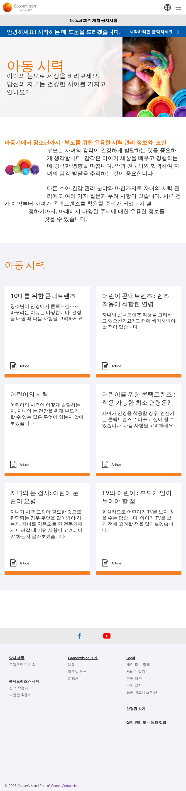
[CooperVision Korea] (93, 7)
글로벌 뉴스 (77, 671)
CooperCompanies (64, 785)
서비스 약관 (135, 671)
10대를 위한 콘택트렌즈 (43, 295)
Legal (130, 657)
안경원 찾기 (135, 708)
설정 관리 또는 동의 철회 (146, 722)
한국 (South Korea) (167, 7)
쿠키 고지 (134, 685)
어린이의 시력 (29, 394)
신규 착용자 (18, 688)
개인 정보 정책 (138, 664)
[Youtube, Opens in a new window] (106, 637)
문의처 (73, 678)
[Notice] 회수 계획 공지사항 (93, 20)
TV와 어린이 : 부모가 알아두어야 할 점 (137, 497)
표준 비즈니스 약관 (141, 692)
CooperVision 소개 (83, 657)
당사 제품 (16, 657)
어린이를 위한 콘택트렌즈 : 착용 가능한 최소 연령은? (138, 398)
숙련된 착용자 (20, 694)
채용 (71, 664)
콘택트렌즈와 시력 (24, 681)
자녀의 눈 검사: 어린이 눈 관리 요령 (44, 497)
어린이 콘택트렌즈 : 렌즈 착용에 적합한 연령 (135, 299)
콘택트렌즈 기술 (22, 664)
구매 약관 (134, 678)
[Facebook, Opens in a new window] (79, 637)
